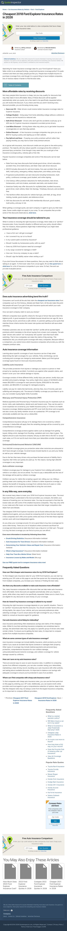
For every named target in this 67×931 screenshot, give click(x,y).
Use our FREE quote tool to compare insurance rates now (24, 562)
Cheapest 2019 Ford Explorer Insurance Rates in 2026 (46, 699)
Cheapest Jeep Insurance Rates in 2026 (54, 735)
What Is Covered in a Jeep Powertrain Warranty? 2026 (55, 728)
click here (32, 213)
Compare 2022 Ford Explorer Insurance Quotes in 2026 (40, 885)
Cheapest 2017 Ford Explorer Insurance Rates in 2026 (22, 700)
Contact (50, 924)
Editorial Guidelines (10, 59)
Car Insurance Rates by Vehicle (18, 9)
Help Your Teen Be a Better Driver (18, 554)
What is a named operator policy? (54, 717)
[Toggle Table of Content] (16, 85)
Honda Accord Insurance (53, 789)
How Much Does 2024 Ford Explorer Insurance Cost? (10, 885)
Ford (32, 9)
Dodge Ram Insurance (56, 782)
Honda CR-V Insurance (56, 785)
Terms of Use (45, 40)
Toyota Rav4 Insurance (56, 766)
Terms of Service (26, 927)
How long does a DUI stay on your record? (55, 745)
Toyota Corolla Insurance (53, 770)
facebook (12, 910)
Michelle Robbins (50, 47)
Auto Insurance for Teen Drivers (18, 542)
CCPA (44, 927)
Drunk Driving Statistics (15, 538)
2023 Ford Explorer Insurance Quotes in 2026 (25, 885)
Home (5, 9)
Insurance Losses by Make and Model (20, 557)
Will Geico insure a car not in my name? (56, 722)
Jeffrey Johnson (26, 47)
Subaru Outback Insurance (53, 796)
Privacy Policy (58, 924)
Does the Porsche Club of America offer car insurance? (56, 751)
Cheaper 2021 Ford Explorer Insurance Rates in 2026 (56, 885)
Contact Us (11, 916)
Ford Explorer (39, 9)
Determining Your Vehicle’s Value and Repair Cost (24, 545)
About (5, 916)
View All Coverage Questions (54, 757)
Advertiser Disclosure (57, 53)
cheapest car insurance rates (48, 300)
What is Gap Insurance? (15, 551)
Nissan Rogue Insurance (52, 775)
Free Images (37, 927)
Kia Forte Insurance (55, 792)
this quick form (55, 264)
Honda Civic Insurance (56, 779)
